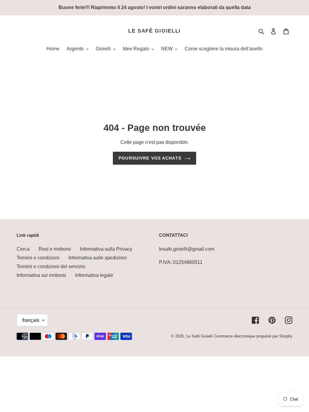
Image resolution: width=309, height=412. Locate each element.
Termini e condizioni (38, 257)
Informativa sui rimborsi (41, 275)
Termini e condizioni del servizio (51, 266)
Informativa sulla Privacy (106, 249)
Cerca (23, 249)
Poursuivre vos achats (150, 158)
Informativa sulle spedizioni (97, 257)
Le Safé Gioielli (154, 31)
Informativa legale (94, 275)
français (30, 320)
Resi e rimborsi (55, 249)
